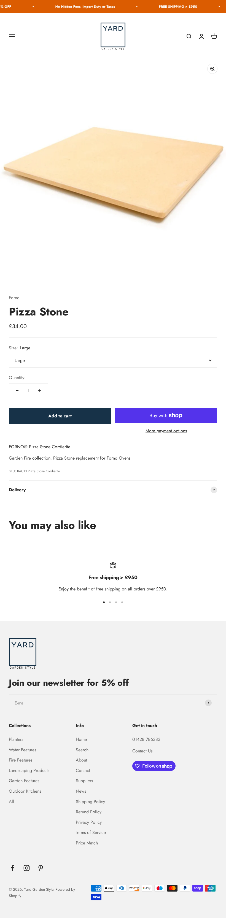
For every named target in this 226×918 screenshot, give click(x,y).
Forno (14, 298)
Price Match (87, 843)
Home (81, 739)
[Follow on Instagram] (26, 868)
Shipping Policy (90, 801)
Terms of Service (91, 832)
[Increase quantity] (40, 390)
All (11, 801)
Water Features (22, 750)
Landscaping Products (29, 770)
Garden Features (24, 780)
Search (82, 750)
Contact (83, 770)
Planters (16, 739)
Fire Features (20, 760)
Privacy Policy (89, 822)
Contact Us (142, 751)
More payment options (166, 431)
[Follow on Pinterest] (40, 868)
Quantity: (17, 377)
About (81, 760)
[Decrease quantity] (17, 390)
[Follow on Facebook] (12, 868)
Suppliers (84, 780)
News (81, 791)
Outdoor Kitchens (25, 791)
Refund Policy (88, 812)
